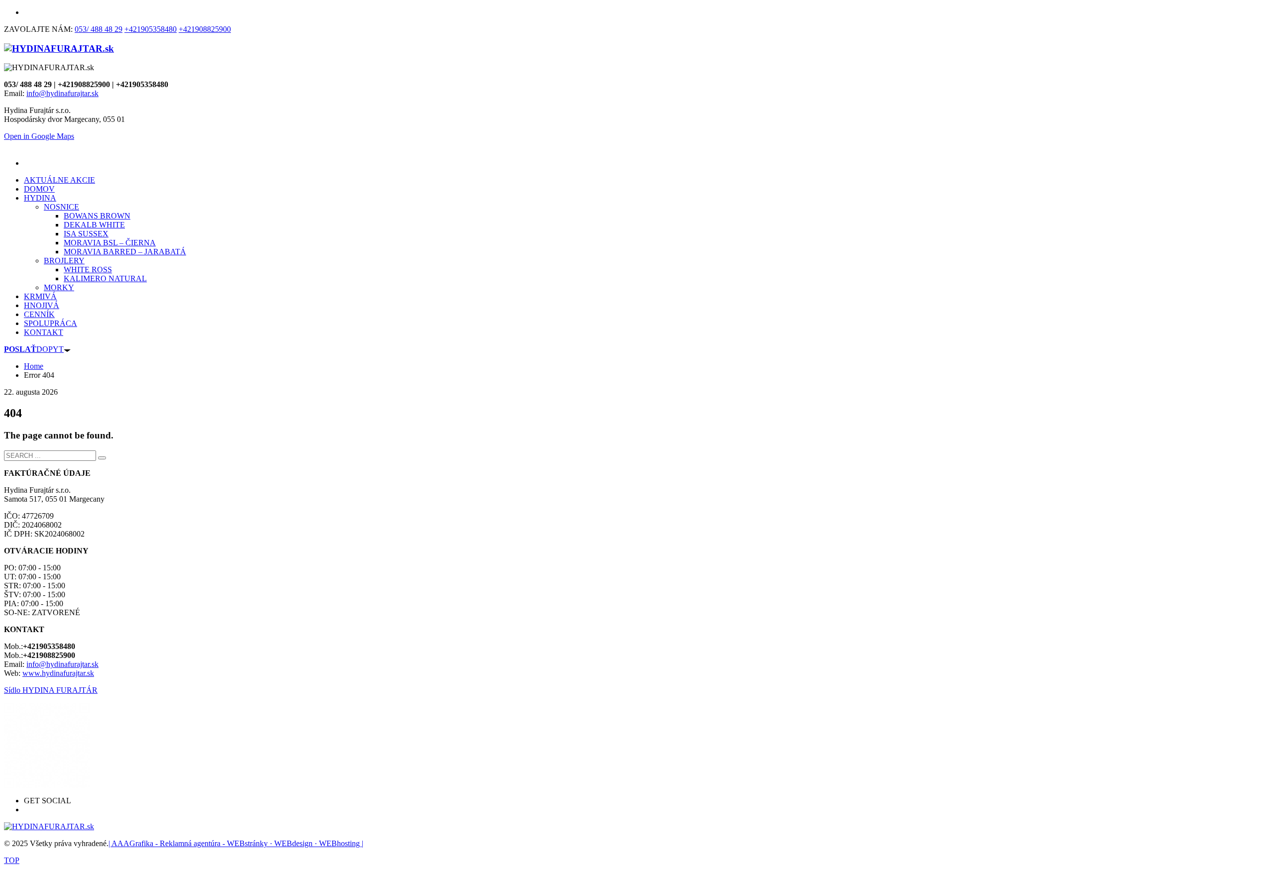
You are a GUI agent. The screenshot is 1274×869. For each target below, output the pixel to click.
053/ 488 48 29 (98, 29)
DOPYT (34, 349)
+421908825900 (205, 29)
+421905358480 (150, 29)
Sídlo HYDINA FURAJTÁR (51, 690)
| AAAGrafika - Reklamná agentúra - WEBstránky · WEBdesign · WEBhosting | (235, 843)
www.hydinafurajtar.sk (58, 673)
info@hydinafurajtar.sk (62, 93)
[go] (102, 457)
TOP (11, 860)
